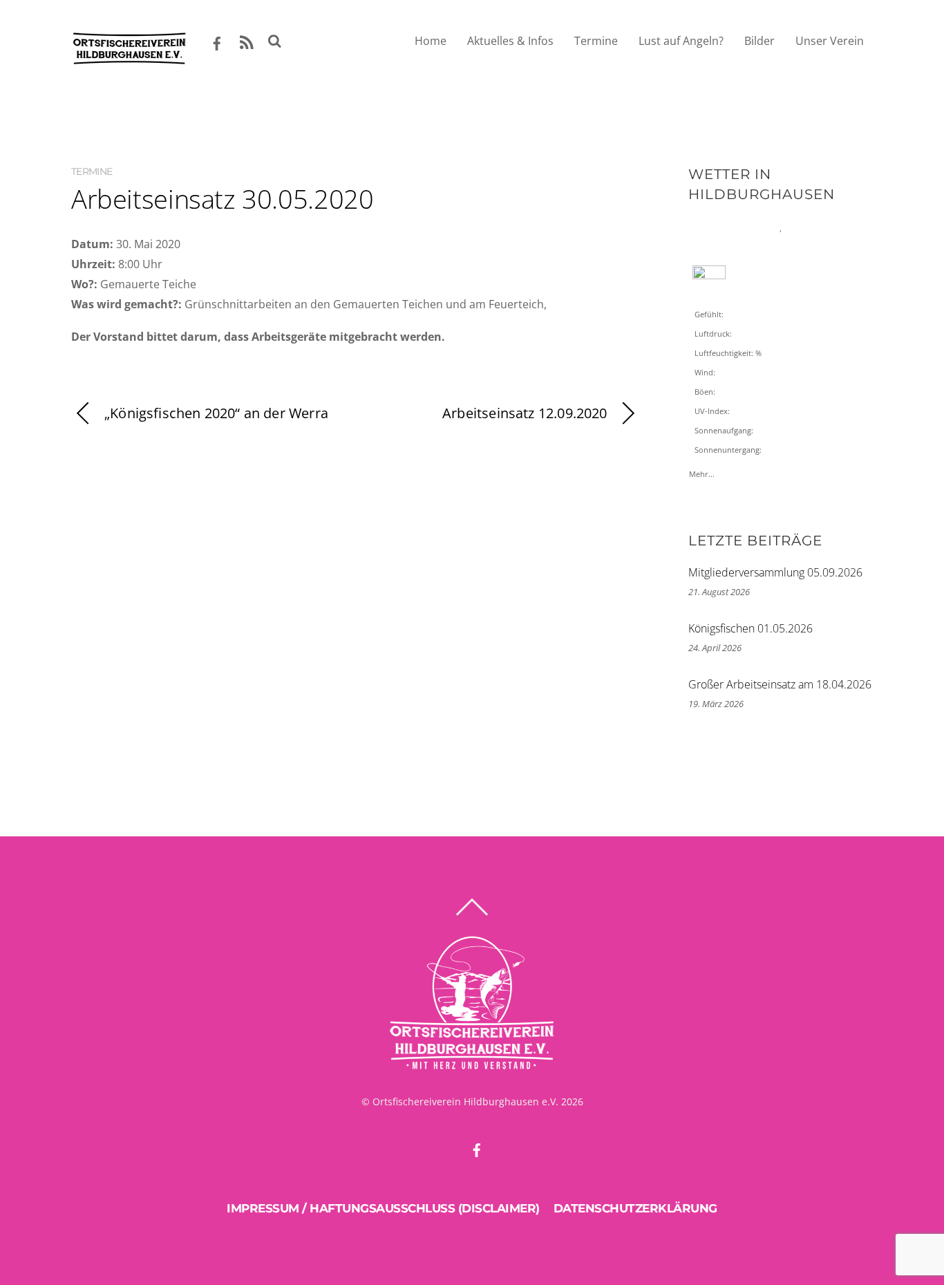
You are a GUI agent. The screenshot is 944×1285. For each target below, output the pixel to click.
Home (430, 40)
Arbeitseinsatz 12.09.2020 (524, 413)
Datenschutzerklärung (635, 1208)
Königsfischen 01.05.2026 (750, 628)
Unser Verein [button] (829, 40)
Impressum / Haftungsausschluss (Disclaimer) (383, 1208)
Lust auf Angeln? (681, 40)
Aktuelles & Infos (510, 40)
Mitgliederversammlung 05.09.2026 (775, 572)
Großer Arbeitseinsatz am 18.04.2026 (779, 684)
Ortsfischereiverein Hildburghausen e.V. (465, 1101)
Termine (596, 40)
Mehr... (702, 471)
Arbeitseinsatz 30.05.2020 (222, 198)
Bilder (759, 40)
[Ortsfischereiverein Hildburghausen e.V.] (129, 59)
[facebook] (217, 40)
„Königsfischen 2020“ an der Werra (216, 413)
